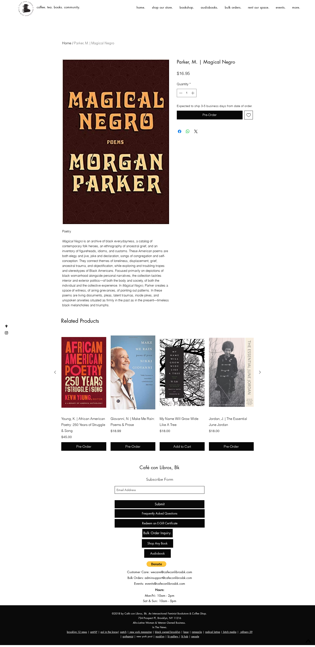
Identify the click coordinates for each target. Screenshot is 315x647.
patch (123, 632)
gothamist (128, 636)
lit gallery (173, 636)
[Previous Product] (55, 372)
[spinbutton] (186, 93)
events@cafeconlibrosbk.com (165, 584)
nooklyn (160, 636)
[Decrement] (180, 93)
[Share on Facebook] (179, 131)
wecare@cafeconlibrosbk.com (171, 572)
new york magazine (140, 632)
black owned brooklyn (167, 632)
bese (186, 632)
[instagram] (6, 333)
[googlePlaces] (6, 326)
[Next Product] (259, 372)
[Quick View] (83, 372)
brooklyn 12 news (77, 632)
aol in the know (109, 632)
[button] (156, 564)
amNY (93, 632)
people (195, 636)
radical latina (212, 632)
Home (66, 43)
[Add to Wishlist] (248, 115)
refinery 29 (246, 632)
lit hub (184, 636)
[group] (157, 391)
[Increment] (193, 93)
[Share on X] (195, 131)
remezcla (197, 632)
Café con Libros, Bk (159, 467)
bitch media (229, 632)
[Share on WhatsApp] (187, 131)
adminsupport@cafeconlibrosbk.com (168, 578)
